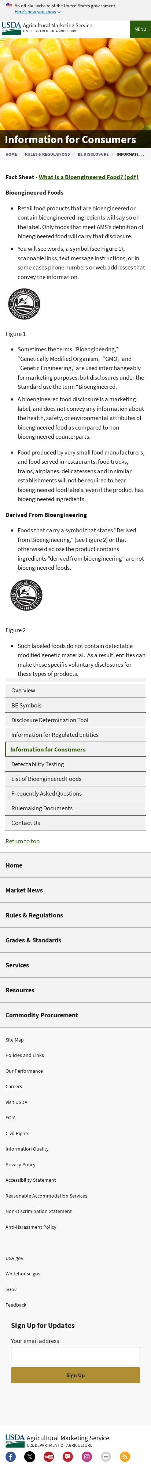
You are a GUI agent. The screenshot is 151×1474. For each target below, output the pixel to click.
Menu (140, 29)
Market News (24, 890)
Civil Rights (17, 1133)
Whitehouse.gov (23, 1273)
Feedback (15, 1304)
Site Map (14, 1039)
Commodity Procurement (41, 1015)
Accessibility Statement (30, 1180)
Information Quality (27, 1148)
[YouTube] (49, 1457)
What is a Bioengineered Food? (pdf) (89, 177)
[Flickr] (106, 1457)
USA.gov (14, 1258)
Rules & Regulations (47, 154)
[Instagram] (87, 1457)
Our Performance (24, 1071)
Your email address (35, 1341)
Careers (13, 1086)
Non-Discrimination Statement (38, 1211)
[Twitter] (30, 1457)
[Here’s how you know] (75, 9)
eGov (11, 1289)
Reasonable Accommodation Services (46, 1195)
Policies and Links (24, 1055)
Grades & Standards (33, 940)
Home (11, 154)
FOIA (10, 1117)
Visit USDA (16, 1102)
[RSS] (125, 1457)
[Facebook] (11, 1457)
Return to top (22, 841)
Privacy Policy (20, 1164)
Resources (19, 990)
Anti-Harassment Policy (30, 1227)
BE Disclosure (93, 154)
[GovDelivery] (68, 1457)
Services (17, 965)
